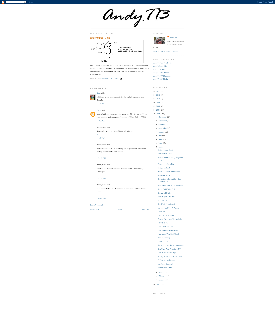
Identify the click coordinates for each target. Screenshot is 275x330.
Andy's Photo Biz (160, 66)
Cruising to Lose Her (166, 164)
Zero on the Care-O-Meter (168, 230)
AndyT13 (173, 37)
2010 (158, 98)
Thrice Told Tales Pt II (166, 189)
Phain (99, 110)
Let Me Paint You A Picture (168, 208)
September (163, 128)
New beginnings (164, 237)
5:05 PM (101, 120)
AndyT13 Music (159, 69)
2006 (158, 113)
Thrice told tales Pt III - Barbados (170, 185)
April (161, 146)
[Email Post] (120, 78)
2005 (158, 284)
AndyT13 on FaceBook (162, 62)
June (161, 139)
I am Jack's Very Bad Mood (168, 234)
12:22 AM (101, 198)
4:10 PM (101, 103)
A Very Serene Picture (166, 260)
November (163, 120)
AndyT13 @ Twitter (161, 72)
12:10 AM (101, 158)
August (162, 132)
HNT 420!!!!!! (163, 200)
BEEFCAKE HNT (165, 153)
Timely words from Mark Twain (170, 256)
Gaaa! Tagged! (163, 241)
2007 (158, 110)
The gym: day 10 (164, 175)
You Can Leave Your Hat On (169, 171)
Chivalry (161, 211)
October (162, 124)
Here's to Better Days (166, 215)
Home (120, 209)
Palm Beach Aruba (165, 267)
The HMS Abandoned (166, 204)
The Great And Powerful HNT (169, 249)
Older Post (145, 209)
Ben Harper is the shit (166, 196)
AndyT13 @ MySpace (162, 76)
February (162, 276)
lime (98, 93)
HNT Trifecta (163, 222)
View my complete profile (165, 51)
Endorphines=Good (165, 150)
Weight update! (164, 167)
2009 (158, 102)
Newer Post (94, 209)
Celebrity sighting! (165, 264)
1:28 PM (101, 138)
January (162, 279)
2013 (158, 91)
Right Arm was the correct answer (171, 245)
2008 (158, 106)
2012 (158, 95)
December (163, 117)
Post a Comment (96, 204)
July (160, 135)
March (161, 272)
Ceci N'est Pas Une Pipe (167, 252)
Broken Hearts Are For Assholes (170, 219)
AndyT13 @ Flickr (160, 79)
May (161, 143)
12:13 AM (101, 178)
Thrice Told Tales (164, 193)
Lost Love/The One (165, 226)
